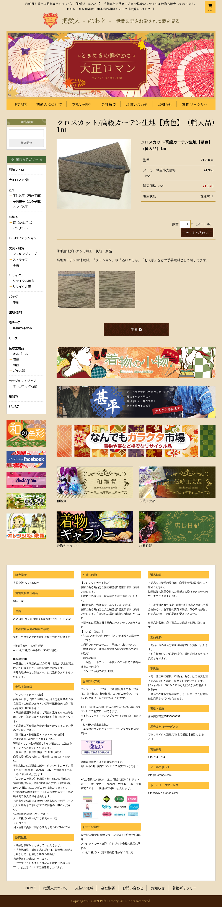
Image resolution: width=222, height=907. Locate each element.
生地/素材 (15, 312)
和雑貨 (13, 396)
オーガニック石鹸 (25, 386)
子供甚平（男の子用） (28, 195)
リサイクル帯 (22, 286)
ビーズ (13, 338)
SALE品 (14, 406)
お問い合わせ (137, 104)
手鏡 (16, 265)
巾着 (16, 302)
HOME (20, 104)
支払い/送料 (81, 104)
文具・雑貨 (16, 248)
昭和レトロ (16, 169)
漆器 (16, 359)
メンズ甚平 (20, 206)
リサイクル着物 (23, 281)
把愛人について (49, 104)
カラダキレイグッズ (22, 381)
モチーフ (15, 322)
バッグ (13, 296)
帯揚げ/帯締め (22, 328)
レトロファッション (22, 238)
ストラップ (20, 259)
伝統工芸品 (16, 348)
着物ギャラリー (195, 104)
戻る (134, 329)
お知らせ (165, 104)
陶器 (16, 365)
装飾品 (13, 217)
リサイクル (16, 275)
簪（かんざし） (23, 222)
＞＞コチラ (19, 822)
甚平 (12, 190)
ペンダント (20, 228)
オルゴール (20, 353)
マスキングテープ (25, 254)
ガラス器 (19, 370)
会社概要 (108, 104)
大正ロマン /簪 (19, 180)
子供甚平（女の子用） (28, 201)
